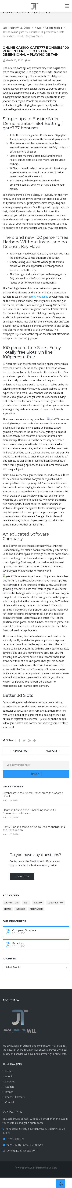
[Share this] (19, 740)
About (8, 1076)
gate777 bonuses (38, 296)
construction (55, 903)
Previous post (20, 750)
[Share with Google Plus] (29, 740)
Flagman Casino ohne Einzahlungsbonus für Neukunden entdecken (29, 811)
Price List (18, 943)
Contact (9, 1102)
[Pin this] (34, 740)
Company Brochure (24, 930)
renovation (36, 909)
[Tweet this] (24, 740)
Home (8, 1071)
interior (20, 909)
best (26, 903)
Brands (9, 1092)
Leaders (9, 1086)
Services (10, 1081)
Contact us (22, 876)
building (38, 903)
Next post (51, 750)
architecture (11, 903)
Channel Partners (15, 1097)
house (7, 909)
